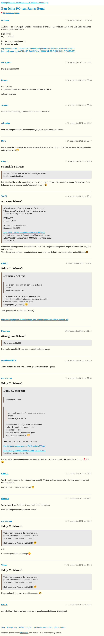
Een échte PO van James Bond (23, 8)
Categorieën (12, 627)
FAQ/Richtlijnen (25, 627)
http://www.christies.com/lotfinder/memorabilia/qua (24, 232)
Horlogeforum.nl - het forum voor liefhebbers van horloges (24, 3)
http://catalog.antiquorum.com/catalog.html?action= (24, 450)
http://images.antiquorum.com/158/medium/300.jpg (24, 446)
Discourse (24, 633)
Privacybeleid (59, 627)
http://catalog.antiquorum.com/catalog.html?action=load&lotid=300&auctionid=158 (34, 320)
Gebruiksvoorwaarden (43, 627)
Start (3, 627)
